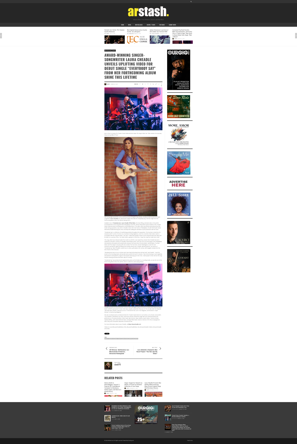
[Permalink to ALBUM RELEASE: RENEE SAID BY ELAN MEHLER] (107, 418)
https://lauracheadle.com (135, 324)
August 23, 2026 (118, 410)
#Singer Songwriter (109, 338)
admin (175, 33)
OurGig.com (131, 440)
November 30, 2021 (154, 390)
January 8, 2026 (113, 393)
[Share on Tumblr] (151, 84)
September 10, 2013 (163, 32)
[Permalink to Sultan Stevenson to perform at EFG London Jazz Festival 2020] (114, 39)
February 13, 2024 (134, 388)
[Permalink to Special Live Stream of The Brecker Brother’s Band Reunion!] (182, 39)
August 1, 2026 (169, 432)
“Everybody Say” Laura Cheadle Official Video (124, 223)
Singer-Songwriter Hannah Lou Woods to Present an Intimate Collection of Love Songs (133, 384)
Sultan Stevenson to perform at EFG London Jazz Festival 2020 (113, 31)
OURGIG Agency (155, 32)
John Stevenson (110, 33)
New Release (108, 50)
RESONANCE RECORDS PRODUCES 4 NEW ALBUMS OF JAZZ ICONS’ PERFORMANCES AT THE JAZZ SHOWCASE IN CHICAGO (121, 407)
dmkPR (130, 38)
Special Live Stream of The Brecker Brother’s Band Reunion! (182, 31)
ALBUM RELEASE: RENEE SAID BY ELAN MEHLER (121, 416)
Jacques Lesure (154, 30)
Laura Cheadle (125, 338)
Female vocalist (118, 338)
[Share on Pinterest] (148, 84)
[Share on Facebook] (140, 84)
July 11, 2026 (117, 419)
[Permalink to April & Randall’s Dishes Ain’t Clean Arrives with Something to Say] (168, 408)
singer (136, 338)
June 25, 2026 (118, 429)
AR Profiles (174, 418)
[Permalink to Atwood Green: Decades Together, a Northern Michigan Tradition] (168, 417)
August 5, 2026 (181, 418)
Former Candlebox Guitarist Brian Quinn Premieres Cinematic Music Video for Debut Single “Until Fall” (121, 426)
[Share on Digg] (161, 84)
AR (165, 432)
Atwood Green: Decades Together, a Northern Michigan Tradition (180, 415)
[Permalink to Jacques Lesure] (160, 39)
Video (113, 50)
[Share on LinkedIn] (153, 84)
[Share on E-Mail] (161, 86)
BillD (113, 410)
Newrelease (131, 338)
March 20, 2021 (114, 84)
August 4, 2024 (135, 38)
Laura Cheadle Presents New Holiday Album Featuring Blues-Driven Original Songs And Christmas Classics (153, 385)
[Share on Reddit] (159, 84)
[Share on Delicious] (156, 84)
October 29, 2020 (118, 33)
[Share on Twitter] (143, 84)
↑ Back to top (190, 440)
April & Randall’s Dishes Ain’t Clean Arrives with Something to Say (180, 406)
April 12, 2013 (180, 33)
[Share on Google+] (145, 84)
